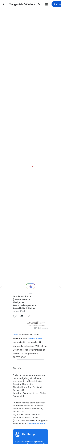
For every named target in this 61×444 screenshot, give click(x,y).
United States (35, 338)
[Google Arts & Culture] (22, 4)
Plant (15, 334)
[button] (4, 4)
